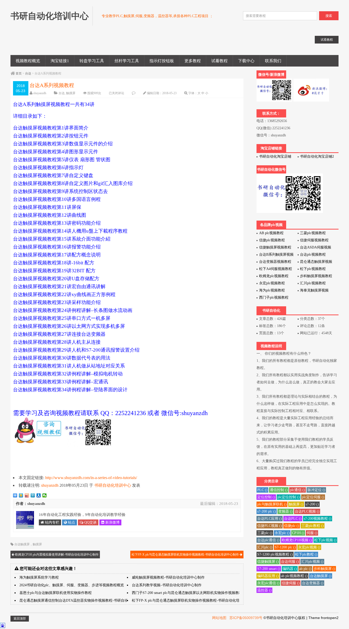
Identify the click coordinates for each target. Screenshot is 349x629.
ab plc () (305, 569)
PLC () (262, 490)
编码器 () (290, 569)
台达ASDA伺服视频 (315, 247)
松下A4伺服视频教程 (275, 269)
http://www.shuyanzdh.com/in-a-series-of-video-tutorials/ (91, 477)
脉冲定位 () (316, 490)
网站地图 (219, 618)
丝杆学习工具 (126, 61)
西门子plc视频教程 (273, 297)
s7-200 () (312, 504)
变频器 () (285, 511)
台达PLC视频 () (307, 511)
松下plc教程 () (306, 554)
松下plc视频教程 (313, 269)
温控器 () (264, 590)
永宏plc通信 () (268, 583)
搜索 (328, 16)
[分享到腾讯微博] (33, 495)
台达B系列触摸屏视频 (276, 254)
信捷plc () (291, 526)
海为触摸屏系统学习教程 (39, 577)
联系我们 (273, 61)
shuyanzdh (39, 93)
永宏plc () (282, 533)
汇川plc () (264, 547)
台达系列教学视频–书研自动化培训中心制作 (167, 585)
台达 (28, 73)
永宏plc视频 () (309, 547)
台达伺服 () (290, 561)
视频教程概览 (28, 61)
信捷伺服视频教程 (314, 240)
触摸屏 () (296, 504)
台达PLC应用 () (269, 518)
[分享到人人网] (39, 495)
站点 (71, 522)
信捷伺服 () (291, 583)
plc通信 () (297, 490)
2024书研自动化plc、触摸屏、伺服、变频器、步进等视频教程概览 (71, 585)
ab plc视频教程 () (294, 576)
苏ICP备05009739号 (245, 618)
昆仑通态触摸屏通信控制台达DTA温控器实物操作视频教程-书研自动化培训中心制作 (86, 600)
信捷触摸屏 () (268, 561)
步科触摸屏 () (324, 569)
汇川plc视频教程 (313, 283)
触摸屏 (70, 93)
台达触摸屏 (22, 544)
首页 (19, 73)
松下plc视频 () (325, 540)
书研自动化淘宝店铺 (275, 156)
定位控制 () (266, 497)
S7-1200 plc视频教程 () (275, 554)
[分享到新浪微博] (27, 495)
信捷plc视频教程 (272, 240)
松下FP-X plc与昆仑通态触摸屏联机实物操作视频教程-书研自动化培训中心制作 (186, 554)
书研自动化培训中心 (112, 485)
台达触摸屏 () (320, 576)
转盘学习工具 (91, 61)
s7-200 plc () (266, 511)
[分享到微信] (44, 495)
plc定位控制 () (288, 497)
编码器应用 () (268, 576)
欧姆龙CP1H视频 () (297, 540)
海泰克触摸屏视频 (314, 290)
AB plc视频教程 (271, 233)
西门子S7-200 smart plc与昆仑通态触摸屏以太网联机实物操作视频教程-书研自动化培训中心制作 (207, 593)
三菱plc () (264, 533)
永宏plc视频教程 (272, 283)
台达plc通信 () (268, 540)
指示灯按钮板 (161, 61)
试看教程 (219, 61)
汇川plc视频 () (312, 561)
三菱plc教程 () (312, 526)
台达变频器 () (312, 583)
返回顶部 (20, 618)
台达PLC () (292, 518)
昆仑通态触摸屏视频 (316, 262)
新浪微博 (112, 522)
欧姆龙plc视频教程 (273, 276)
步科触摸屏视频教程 (316, 276)
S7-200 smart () (268, 569)
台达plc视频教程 (313, 254)
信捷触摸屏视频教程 (275, 247)
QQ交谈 (90, 522)
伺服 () (312, 533)
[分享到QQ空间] (21, 495)
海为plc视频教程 (272, 290)
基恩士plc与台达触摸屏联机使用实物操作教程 (55, 593)
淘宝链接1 (60, 61)
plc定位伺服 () (313, 497)
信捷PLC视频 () (269, 526)
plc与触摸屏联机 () (272, 504)
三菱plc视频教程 (313, 233)
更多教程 (192, 61)
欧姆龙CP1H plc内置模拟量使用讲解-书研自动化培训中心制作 (56, 554)
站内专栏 (51, 522)
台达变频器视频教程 (275, 262)
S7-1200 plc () (285, 547)
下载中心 (246, 61)
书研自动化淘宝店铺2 (317, 156)
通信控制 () (279, 490)
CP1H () (298, 533)
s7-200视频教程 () (317, 518)
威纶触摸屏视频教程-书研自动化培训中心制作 (168, 577)
